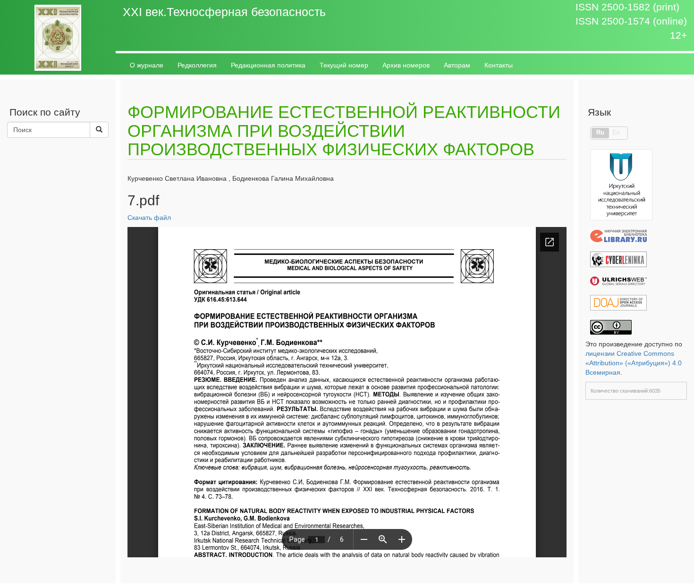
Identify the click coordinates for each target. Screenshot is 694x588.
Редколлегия (197, 65)
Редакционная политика (268, 65)
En (616, 132)
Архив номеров (406, 65)
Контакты (498, 65)
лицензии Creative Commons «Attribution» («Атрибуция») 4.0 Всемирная (633, 363)
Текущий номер (344, 65)
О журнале (146, 65)
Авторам (457, 65)
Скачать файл (149, 217)
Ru (600, 132)
